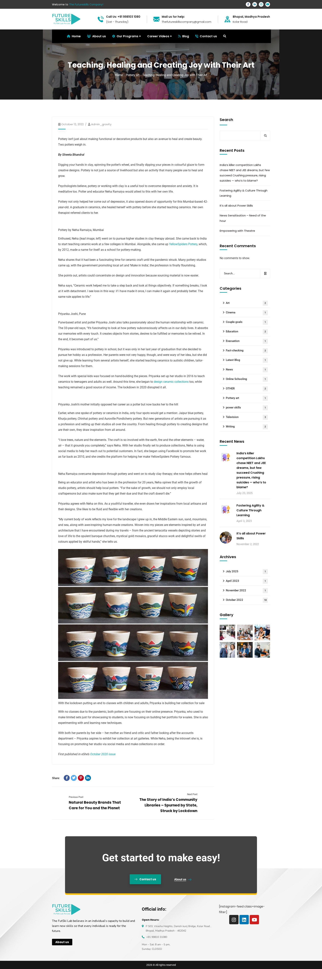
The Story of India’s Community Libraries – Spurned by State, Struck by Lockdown (168, 805)
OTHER (246, 388)
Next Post (192, 794)
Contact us (208, 36)
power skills (246, 407)
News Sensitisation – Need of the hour (243, 218)
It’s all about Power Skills (236, 205)
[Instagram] (234, 919)
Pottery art (132, 75)
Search (226, 119)
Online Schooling (246, 379)
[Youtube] (254, 919)
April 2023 (246, 581)
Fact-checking (246, 350)
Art (246, 303)
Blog (185, 36)
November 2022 (246, 590)
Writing (246, 426)
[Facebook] (67, 778)
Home (119, 75)
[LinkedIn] (88, 778)
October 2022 (246, 600)
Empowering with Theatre (237, 231)
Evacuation (246, 341)
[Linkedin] (244, 919)
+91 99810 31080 (156, 937)
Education (246, 331)
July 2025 (246, 571)
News (246, 369)
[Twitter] (74, 778)
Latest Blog (246, 360)
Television (246, 417)
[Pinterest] (81, 778)
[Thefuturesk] (66, 19)
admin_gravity (101, 124)
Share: (56, 778)
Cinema (246, 312)
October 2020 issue (103, 754)
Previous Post (76, 797)
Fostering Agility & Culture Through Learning (243, 193)
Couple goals (246, 322)
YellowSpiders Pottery (183, 244)
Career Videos (158, 36)
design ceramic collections (171, 381)
